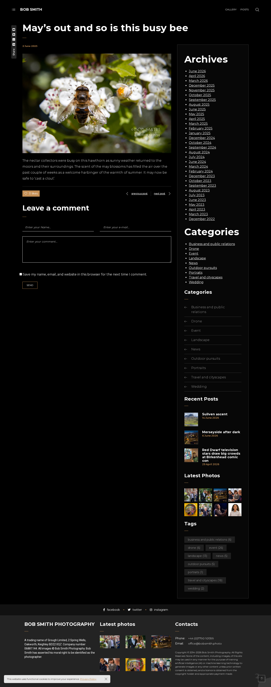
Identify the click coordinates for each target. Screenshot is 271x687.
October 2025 (200, 95)
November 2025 (202, 90)
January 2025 (199, 133)
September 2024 (202, 147)
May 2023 (196, 205)
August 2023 (199, 190)
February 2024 (201, 171)
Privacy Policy (88, 678)
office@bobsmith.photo (205, 643)
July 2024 (197, 157)
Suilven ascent (214, 414)
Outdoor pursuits (203, 268)
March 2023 (198, 214)
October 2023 (200, 181)
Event (193, 253)
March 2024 (198, 166)
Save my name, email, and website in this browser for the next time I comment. (85, 274)
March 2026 (198, 81)
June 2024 (197, 162)
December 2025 (202, 85)
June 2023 (197, 200)
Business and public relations (212, 244)
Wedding (196, 282)
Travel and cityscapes (205, 277)
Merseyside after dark (221, 432)
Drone (194, 249)
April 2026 (197, 76)
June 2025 (197, 109)
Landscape (197, 258)
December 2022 (202, 219)
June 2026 (197, 71)
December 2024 (202, 138)
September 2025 (202, 100)
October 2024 (200, 143)
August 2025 (199, 104)
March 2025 (198, 124)
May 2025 (196, 114)
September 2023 (202, 185)
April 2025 (197, 119)
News (193, 263)
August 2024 (199, 152)
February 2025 (200, 128)
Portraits (195, 272)
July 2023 (197, 195)
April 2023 (197, 209)
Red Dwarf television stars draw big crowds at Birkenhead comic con (221, 455)
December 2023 (202, 176)
